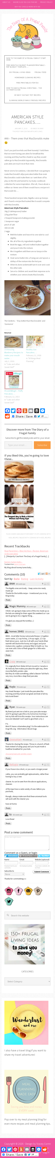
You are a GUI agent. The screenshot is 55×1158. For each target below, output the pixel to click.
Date (17, 578)
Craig (12, 661)
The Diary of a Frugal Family (27, 33)
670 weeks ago (24, 765)
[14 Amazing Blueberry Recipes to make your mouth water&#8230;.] (13, 342)
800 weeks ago (21, 662)
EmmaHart (15, 739)
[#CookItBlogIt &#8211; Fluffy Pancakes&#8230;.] (13, 380)
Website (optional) (42, 859)
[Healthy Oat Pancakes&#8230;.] (35, 342)
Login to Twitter (44, 855)
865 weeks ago (20, 584)
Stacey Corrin (43, 1143)
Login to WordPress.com (28, 855)
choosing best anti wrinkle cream (19, 754)
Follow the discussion (48, 573)
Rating (24, 578)
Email (22, 859)
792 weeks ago (21, 687)
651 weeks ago (17, 815)
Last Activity (36, 578)
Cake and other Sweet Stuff (27, 534)
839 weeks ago (30, 632)
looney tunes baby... (13, 562)
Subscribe (42, 445)
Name (6, 859)
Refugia (13, 764)
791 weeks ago (27, 740)
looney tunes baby (20, 564)
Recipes (15, 538)
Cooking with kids (37, 538)
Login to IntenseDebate (11, 855)
